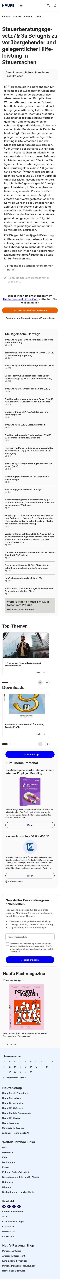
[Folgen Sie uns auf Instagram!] (14, 1206)
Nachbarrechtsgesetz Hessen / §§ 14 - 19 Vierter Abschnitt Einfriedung (30, 553)
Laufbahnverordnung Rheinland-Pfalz (24, 578)
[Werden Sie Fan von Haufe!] (19, 1206)
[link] (6, 16)
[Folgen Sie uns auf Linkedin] (4, 1206)
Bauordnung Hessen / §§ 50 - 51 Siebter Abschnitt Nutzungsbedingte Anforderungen (27, 566)
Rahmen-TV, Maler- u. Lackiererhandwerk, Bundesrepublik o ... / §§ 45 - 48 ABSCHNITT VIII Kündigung (29, 450)
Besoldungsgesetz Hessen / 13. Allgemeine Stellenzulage (27, 478)
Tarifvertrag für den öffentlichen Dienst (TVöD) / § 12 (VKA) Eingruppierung (29, 354)
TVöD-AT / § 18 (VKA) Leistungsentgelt (25, 424)
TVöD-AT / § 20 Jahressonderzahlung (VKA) (27, 388)
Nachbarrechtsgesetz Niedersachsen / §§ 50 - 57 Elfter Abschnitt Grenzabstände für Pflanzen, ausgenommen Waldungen (29, 502)
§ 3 (42, 168)
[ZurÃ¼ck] (40, 682)
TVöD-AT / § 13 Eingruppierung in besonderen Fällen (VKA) (28, 465)
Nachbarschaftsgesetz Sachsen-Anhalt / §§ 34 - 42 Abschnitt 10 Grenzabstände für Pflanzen (30, 400)
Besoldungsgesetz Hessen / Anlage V (24, 489)
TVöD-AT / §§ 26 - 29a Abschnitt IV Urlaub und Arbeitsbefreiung (29, 341)
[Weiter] (47, 682)
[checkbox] (7, 944)
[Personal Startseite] (9, 5)
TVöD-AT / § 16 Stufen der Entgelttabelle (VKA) (29, 365)
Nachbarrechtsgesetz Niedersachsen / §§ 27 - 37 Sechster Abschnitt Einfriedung (28, 436)
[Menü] (21, 5)
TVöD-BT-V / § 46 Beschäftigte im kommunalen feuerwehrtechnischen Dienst (29, 589)
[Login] (55, 5)
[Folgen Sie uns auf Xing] (9, 1206)
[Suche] (48, 5)
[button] (30, 310)
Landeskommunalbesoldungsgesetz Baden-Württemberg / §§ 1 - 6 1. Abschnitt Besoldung (28, 377)
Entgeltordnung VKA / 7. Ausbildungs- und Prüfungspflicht (27, 413)
